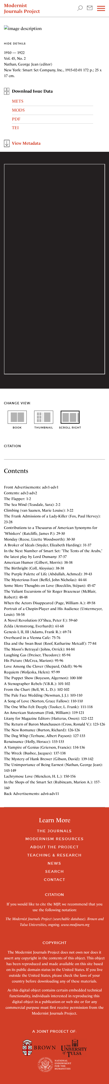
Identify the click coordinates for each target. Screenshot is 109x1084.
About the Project (54, 847)
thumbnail (43, 427)
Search (54, 871)
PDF (16, 119)
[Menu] (101, 8)
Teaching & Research (54, 855)
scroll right (70, 427)
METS (17, 101)
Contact (54, 879)
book (17, 427)
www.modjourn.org (75, 924)
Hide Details (15, 43)
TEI (15, 127)
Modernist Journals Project (22, 8)
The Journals (54, 831)
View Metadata (26, 143)
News (54, 863)
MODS (18, 110)
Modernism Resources (54, 838)
